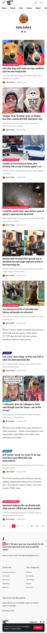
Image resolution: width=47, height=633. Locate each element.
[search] (35, 3)
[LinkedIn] (25, 32)
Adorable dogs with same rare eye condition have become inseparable (23, 70)
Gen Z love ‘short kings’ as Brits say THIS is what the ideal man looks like (23, 358)
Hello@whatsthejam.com (28, 555)
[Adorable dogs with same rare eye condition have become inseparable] (23, 52)
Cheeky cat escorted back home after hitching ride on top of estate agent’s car (22, 165)
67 (37, 526)
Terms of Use (16, 628)
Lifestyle (7, 400)
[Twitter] (22, 32)
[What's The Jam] (10, 2)
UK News (7, 353)
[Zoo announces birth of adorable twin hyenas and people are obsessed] (23, 293)
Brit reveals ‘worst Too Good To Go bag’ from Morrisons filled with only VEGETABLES (22, 457)
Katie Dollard (10, 82)
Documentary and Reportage (16, 207)
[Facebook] (40, 622)
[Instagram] (43, 622)
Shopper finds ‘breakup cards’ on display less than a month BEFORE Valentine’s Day (22, 117)
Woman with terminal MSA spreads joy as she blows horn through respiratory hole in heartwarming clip (23, 261)
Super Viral (8, 112)
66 (32, 526)
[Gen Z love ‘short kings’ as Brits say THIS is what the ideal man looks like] (23, 341)
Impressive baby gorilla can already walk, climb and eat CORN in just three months (22, 507)
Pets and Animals (11, 64)
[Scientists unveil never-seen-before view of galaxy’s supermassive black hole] (23, 195)
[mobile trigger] (5, 2)
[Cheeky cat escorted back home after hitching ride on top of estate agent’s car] (23, 147)
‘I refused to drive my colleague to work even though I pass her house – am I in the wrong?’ (22, 407)
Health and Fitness (12, 255)
